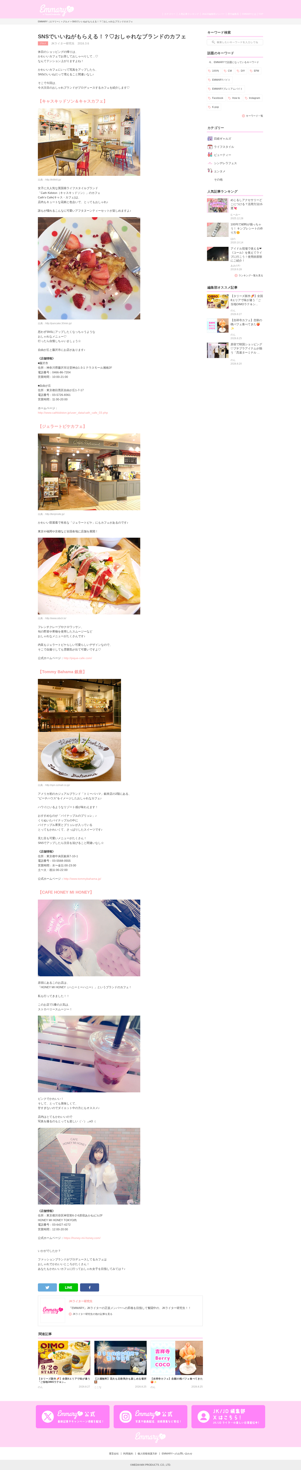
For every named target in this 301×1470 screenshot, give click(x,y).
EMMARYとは (249, 14)
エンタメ (219, 171)
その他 (218, 179)
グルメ (66, 21)
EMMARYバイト (221, 79)
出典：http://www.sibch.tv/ (52, 618)
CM (230, 70)
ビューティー (222, 155)
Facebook (217, 98)
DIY (243, 70)
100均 (215, 70)
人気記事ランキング (189, 14)
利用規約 (128, 1453)
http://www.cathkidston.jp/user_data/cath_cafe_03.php (73, 412)
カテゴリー (169, 14)
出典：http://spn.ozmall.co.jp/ (54, 785)
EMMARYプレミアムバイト (227, 88)
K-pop (215, 107)
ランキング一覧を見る (251, 275)
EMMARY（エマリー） (49, 21)
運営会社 (114, 1453)
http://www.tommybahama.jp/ (82, 878)
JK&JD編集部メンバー (213, 14)
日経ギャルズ (222, 138)
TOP (260, 14)
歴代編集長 (233, 14)
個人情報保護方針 (147, 1453)
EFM (256, 70)
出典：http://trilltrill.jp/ (49, 179)
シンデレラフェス (225, 163)
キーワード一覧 (254, 115)
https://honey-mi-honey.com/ (82, 1238)
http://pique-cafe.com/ (78, 658)
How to (236, 98)
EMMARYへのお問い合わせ (177, 1453)
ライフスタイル (224, 146)
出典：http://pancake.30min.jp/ (55, 323)
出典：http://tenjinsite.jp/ (51, 514)
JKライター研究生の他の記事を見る (92, 1314)
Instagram (254, 98)
